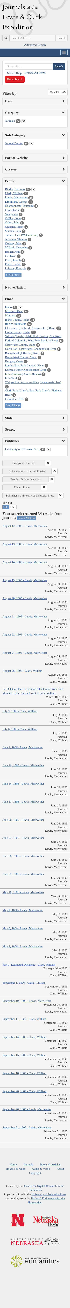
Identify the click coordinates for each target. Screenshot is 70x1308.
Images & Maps (15, 1168)
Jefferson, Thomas (16, 239)
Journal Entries (14, 143)
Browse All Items (35, 72)
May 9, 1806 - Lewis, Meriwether (22, 946)
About (60, 1168)
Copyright (35, 1173)
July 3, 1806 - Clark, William (19, 711)
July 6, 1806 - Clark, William (19, 729)
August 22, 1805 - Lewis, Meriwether (24, 634)
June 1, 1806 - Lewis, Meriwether (22, 747)
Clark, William (14, 193)
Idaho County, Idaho (17, 319)
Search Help (14, 73)
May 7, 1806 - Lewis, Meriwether (22, 910)
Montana (10, 315)
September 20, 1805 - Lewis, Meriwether (26, 1109)
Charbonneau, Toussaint (19, 205)
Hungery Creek (14, 361)
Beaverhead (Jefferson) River (22, 353)
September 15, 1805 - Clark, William (24, 1055)
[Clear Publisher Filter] (48, 449)
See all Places (13, 405)
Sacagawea (11, 214)
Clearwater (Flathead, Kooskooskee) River (30, 328)
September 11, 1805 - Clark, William (24, 1018)
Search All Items (26, 518)
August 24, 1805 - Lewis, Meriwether (24, 652)
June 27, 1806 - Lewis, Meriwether (23, 837)
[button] (48, 463)
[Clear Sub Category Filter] (31, 143)
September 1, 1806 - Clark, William (23, 982)
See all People (13, 274)
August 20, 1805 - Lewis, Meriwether (24, 598)
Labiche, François (15, 268)
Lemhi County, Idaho (17, 332)
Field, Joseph (13, 260)
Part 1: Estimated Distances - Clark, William (28, 964)
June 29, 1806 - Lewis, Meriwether (23, 874)
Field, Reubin (13, 264)
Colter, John (12, 222)
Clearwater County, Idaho (20, 344)
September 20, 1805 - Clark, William (24, 1091)
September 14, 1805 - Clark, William (24, 1037)
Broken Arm (12, 251)
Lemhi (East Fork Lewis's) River (24, 365)
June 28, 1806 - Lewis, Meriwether (23, 856)
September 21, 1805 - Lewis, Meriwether (26, 1127)
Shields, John (13, 231)
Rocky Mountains (15, 323)
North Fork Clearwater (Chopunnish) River (30, 348)
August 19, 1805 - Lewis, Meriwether (24, 580)
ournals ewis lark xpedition (22, 17)
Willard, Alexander (16, 247)
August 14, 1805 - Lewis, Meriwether (24, 562)
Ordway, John (13, 243)
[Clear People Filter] (33, 189)
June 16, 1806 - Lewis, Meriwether (23, 783)
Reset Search (14, 79)
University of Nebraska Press (22, 449)
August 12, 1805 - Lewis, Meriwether (24, 526)
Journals (10, 120)
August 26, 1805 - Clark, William (22, 670)
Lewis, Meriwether (16, 197)
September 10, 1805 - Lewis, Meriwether (26, 1000)
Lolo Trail (11, 378)
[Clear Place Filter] (20, 307)
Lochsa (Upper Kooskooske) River (25, 369)
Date (13, 507)
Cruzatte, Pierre (14, 226)
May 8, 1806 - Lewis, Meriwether (22, 928)
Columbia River (14, 399)
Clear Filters (56, 92)
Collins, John (13, 218)
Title (5, 507)
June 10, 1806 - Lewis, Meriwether (23, 765)
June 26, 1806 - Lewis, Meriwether (23, 819)
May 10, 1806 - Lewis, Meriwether (23, 892)
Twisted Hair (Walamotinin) (21, 235)
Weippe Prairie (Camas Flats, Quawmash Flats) (33, 382)
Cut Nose (10, 256)
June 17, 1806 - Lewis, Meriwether (23, 801)
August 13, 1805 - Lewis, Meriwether (24, 544)
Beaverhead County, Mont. (21, 357)
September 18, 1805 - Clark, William (24, 1073)
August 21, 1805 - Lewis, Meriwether (24, 616)
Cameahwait (12, 210)
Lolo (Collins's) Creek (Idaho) (23, 374)
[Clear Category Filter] (23, 121)
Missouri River (14, 311)
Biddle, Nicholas (15, 189)
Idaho (8, 307)
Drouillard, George (16, 201)
